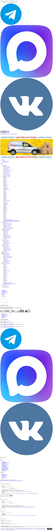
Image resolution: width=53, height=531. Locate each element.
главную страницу (9, 308)
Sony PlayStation (7, 246)
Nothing (6, 194)
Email (3, 486)
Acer (5, 264)
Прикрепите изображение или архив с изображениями (10, 490)
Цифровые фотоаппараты (8, 257)
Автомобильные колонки (8, 170)
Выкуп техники (6, 161)
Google (6, 183)
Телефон (3, 487)
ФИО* (2, 521)
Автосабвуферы (7, 171)
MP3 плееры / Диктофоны (8, 228)
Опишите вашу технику (5, 489)
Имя (3, 485)
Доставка (3, 292)
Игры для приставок (8, 250)
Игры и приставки (5, 245)
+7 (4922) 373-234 (5, 322)
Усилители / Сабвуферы (8, 224)
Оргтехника (5, 239)
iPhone (6, 177)
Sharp (5, 211)
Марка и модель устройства (5, 523)
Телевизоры (6, 241)
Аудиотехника (5, 222)
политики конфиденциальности (21, 493)
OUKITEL (6, 202)
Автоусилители (7, 172)
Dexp (5, 268)
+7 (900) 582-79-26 (11, 322)
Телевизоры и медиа (6, 240)
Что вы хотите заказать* (5, 505)
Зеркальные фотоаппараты (8, 256)
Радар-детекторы (7, 173)
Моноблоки (6, 233)
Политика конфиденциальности (4, 480)
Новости (3, 313)
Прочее (6, 251)
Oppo (5, 201)
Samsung (6, 280)
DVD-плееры (7, 244)
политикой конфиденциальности (10, 529)
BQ (5, 182)
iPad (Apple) (6, 273)
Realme (6, 205)
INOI (5, 193)
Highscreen (6, 188)
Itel (5, 190)
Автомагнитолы (7, 166)
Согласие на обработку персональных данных (16, 480)
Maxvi (6, 196)
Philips (6, 207)
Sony (5, 212)
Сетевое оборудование (6, 284)
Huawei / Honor (7, 189)
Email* (3, 502)
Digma (6, 269)
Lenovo (6, 195)
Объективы (6, 262)
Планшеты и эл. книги (6, 263)
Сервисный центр (4, 316)
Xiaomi (6, 178)
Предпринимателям (5, 291)
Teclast (6, 275)
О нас (3, 293)
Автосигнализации (7, 167)
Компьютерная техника (6, 229)
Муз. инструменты (5, 287)
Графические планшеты (8, 282)
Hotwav (6, 206)
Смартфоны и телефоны (6, 176)
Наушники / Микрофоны (8, 223)
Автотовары (5, 165)
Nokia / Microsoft (7, 200)
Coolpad (6, 184)
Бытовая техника (5, 252)
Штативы (6, 258)
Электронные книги (13, 283)
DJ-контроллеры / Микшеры (9, 227)
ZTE (5, 218)
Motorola (6, 199)
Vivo (5, 217)
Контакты (3, 294)
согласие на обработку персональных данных (32, 493)
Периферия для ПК (7, 235)
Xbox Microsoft (7, 247)
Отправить (3, 492)
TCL (5, 213)
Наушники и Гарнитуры (8, 219)
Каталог (1, 163)
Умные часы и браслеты (14, 221)
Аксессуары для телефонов (16, 220)
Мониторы (6, 234)
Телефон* (2, 522)
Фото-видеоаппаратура (6, 253)
